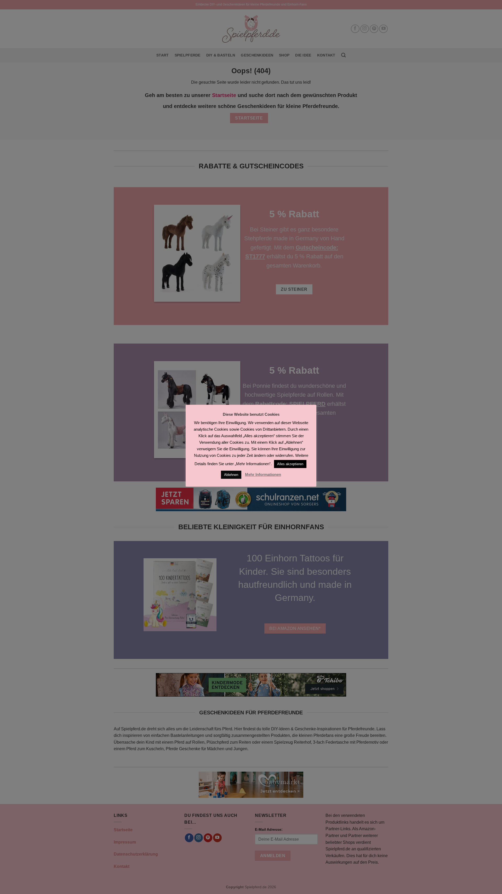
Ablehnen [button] (231, 475)
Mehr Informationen (263, 474)
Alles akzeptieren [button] (290, 464)
